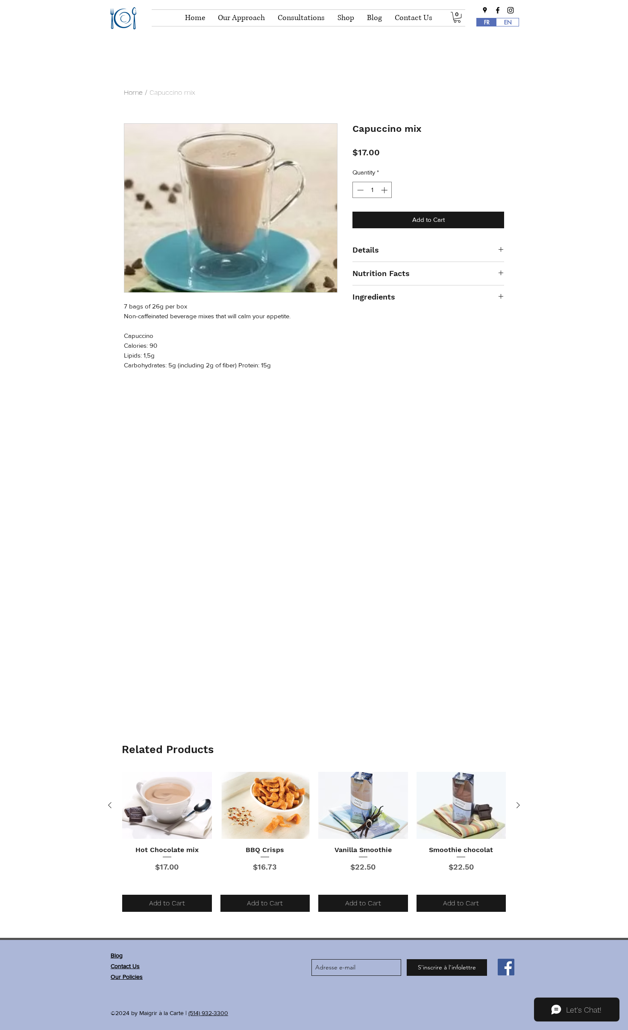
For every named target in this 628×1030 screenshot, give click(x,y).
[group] (314, 841)
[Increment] (385, 190)
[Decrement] (359, 190)
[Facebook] (506, 967)
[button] (457, 17)
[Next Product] (518, 805)
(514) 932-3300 (208, 1013)
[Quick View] (167, 805)
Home (133, 92)
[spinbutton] (372, 190)
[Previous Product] (110, 805)
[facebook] (497, 10)
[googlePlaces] (485, 10)
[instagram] (510, 10)
